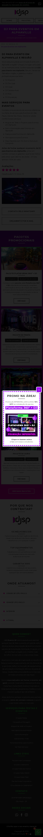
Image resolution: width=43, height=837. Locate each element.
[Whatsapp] (21, 425)
